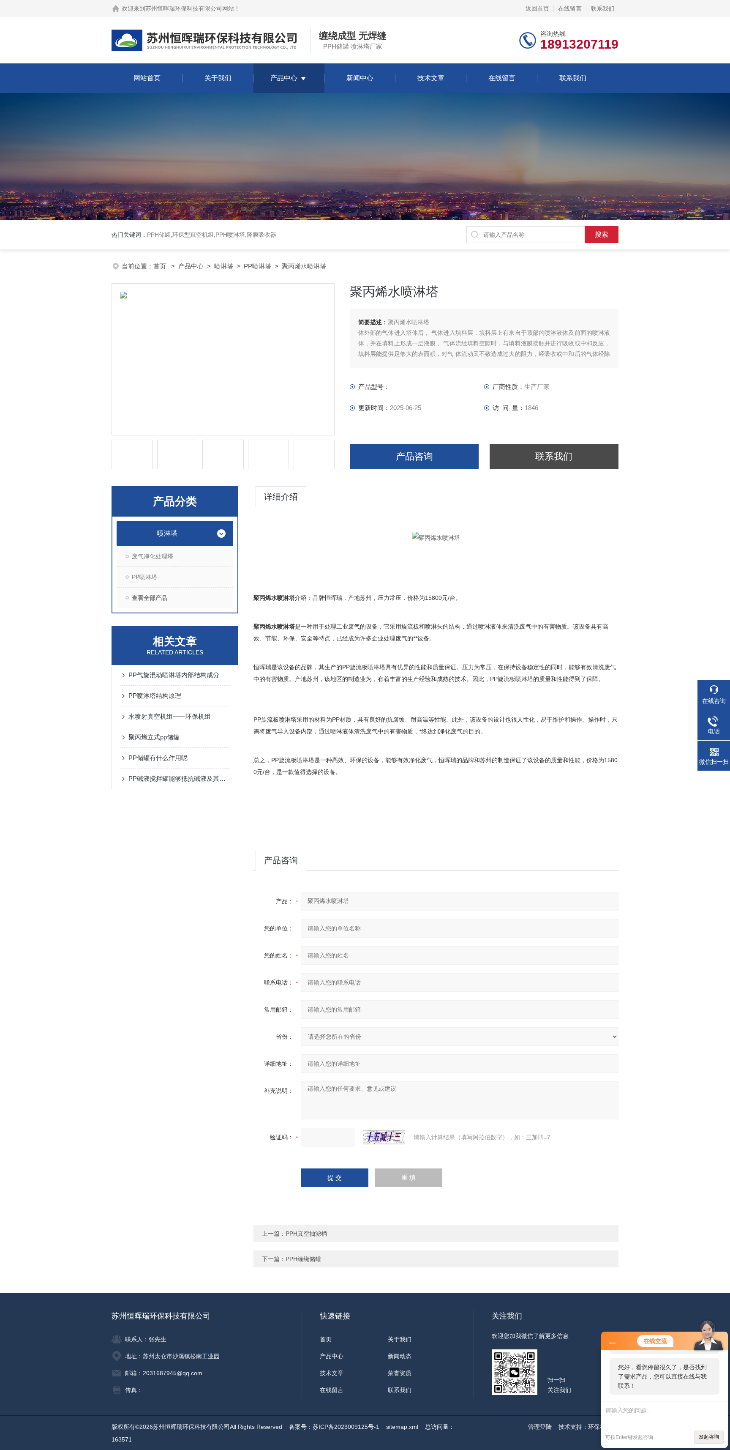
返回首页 (537, 8)
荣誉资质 (399, 1373)
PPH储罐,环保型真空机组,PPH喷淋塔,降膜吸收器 (211, 234)
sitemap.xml (402, 1426)
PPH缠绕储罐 (303, 1259)
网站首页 (147, 78)
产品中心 (283, 78)
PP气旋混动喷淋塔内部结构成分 (173, 674)
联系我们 (602, 8)
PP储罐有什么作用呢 (158, 757)
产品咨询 (414, 456)
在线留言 (570, 8)
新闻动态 (399, 1356)
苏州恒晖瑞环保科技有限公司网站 (189, 8)
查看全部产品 (149, 597)
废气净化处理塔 (152, 556)
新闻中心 (359, 78)
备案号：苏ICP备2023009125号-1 (334, 1426)
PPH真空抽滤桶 (306, 1233)
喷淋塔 (223, 266)
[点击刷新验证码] (384, 1137)
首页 (160, 266)
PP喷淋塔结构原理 (154, 695)
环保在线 (600, 1426)
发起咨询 (709, 1437)
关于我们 (218, 78)
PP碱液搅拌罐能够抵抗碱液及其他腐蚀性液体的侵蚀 (179, 778)
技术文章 (430, 78)
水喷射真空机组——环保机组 (169, 716)
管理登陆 (540, 1426)
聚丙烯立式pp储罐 (154, 737)
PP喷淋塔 (257, 266)
